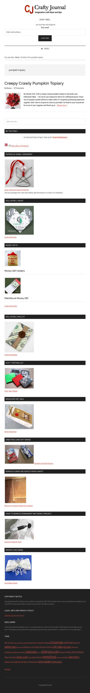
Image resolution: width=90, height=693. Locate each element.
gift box (50, 647)
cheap (47, 643)
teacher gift (18, 662)
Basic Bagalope (10, 432)
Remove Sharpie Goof (12, 542)
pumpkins (59, 657)
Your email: (45, 27)
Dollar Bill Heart (10, 237)
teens (25, 662)
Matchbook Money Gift (16, 298)
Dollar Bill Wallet (10, 355)
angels (25, 643)
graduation (8, 652)
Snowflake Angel (10, 583)
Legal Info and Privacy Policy (14, 615)
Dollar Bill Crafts (10, 306)
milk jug (62, 652)
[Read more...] (62, 105)
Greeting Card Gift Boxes (43, 463)
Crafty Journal (45, 9)
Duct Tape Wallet (10, 391)
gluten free (74, 647)
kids (44, 651)
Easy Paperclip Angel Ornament (16, 190)
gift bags (43, 647)
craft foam (68, 642)
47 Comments (19, 88)
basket (30, 643)
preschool (49, 657)
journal (39, 652)
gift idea (57, 646)
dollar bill (77, 643)
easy (14, 646)
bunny (34, 643)
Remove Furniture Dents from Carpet (18, 506)
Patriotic (39, 657)
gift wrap (67, 647)
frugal (36, 647)
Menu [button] (46, 49)
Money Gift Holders (14, 271)
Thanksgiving (33, 662)
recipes (65, 657)
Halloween (31, 651)
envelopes (20, 647)
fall (24, 647)
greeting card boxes (19, 652)
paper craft (21, 657)
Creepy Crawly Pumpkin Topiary (34, 83)
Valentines (56, 661)
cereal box (40, 643)
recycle (73, 657)
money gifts (70, 652)
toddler (47, 661)
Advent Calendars (18, 643)
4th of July (8, 643)
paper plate (31, 657)
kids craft (53, 651)
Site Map (7, 669)
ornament (12, 657)
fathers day (30, 647)
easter (7, 646)
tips (41, 661)
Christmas (56, 642)
